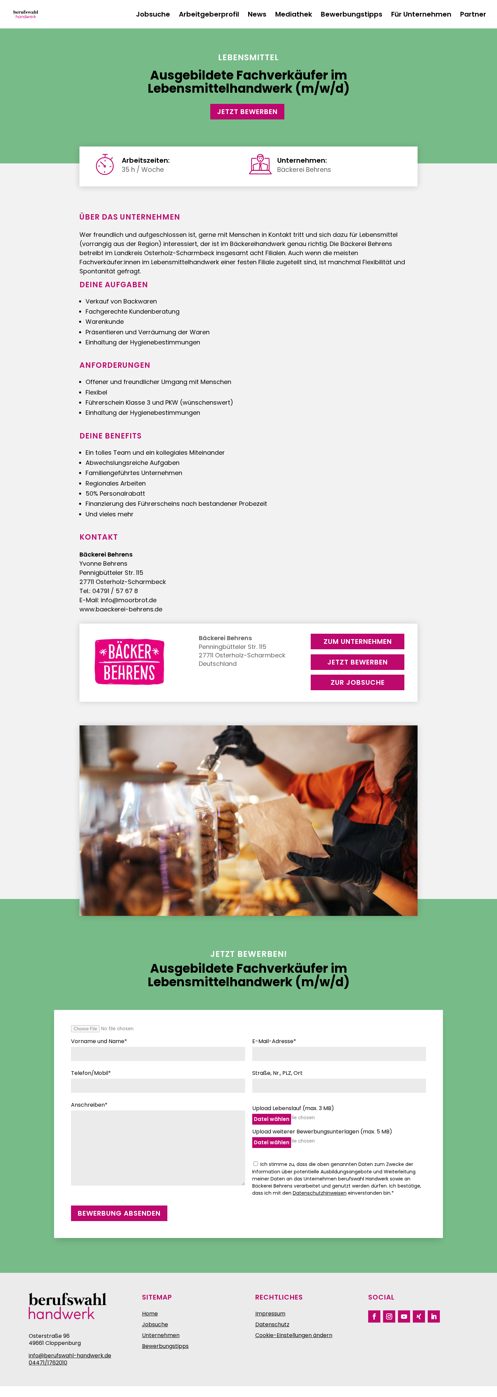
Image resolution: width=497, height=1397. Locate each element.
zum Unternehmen (358, 641)
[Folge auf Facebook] (374, 1316)
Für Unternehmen (421, 15)
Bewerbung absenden (119, 1213)
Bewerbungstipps (351, 15)
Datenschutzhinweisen (320, 1193)
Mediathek (293, 15)
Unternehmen (161, 1335)
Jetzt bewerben (247, 111)
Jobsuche (153, 15)
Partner (473, 15)
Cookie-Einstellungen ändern (293, 1335)
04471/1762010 (48, 1363)
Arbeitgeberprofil (209, 15)
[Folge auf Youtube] (404, 1316)
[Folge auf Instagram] (389, 1316)
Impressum (270, 1313)
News (257, 15)
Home (150, 1313)
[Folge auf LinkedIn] (434, 1316)
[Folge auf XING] (419, 1316)
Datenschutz (272, 1324)
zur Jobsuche (358, 682)
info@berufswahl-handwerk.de (70, 1355)
